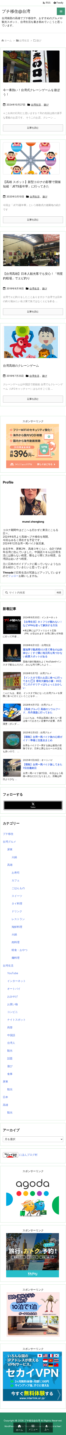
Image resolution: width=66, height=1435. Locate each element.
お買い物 (12, 1004)
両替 (9, 1027)
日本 (5, 1097)
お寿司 (16, 872)
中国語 (11, 1035)
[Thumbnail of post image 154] (32, 344)
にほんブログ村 (27, 1154)
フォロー (13, 576)
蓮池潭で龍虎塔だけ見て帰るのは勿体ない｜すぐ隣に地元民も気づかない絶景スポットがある (42, 653)
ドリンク (17, 911)
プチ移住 (8, 834)
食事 (9, 1074)
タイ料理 (17, 903)
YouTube (12, 973)
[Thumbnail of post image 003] (32, 69)
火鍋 (14, 857)
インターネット (16, 981)
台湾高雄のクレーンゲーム (21, 365)
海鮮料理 (17, 926)
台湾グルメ (9, 841)
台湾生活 (24, 40)
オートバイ (13, 988)
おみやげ (12, 996)
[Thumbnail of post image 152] (32, 160)
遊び (46, 104)
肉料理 (16, 942)
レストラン (18, 919)
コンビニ (12, 1012)
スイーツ (17, 896)
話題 (9, 1058)
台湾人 (11, 1042)
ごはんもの (18, 888)
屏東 (9, 849)
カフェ (16, 880)
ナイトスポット (16, 1019)
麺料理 (16, 957)
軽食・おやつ (19, 950)
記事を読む (33, 127)
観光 (9, 1050)
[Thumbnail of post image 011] (32, 252)
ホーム (8, 40)
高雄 (9, 864)
